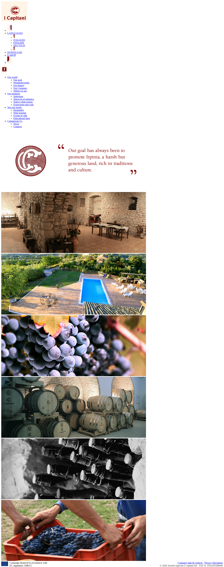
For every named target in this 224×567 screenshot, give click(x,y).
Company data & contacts (190, 563)
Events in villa (20, 115)
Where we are (20, 91)
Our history (18, 85)
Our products (13, 93)
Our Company (20, 88)
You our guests (14, 107)
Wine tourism (19, 113)
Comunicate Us (14, 121)
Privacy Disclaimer (213, 563)
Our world (12, 77)
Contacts (17, 126)
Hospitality (18, 110)
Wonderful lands (21, 82)
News (16, 124)
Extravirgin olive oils (23, 104)
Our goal (17, 80)
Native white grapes (23, 102)
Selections (18, 96)
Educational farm (21, 118)
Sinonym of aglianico (23, 99)
